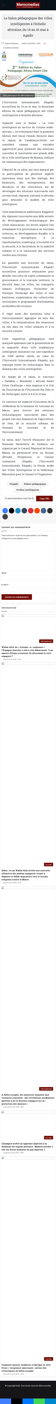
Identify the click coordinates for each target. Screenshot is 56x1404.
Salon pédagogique (35, 483)
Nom (4, 573)
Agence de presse (11, 43)
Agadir (14, 483)
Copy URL (44, 498)
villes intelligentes (28, 489)
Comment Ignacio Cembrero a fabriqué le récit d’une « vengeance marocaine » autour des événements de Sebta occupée (26, 1367)
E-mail (5, 584)
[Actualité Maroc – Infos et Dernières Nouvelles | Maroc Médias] (28, 5)
